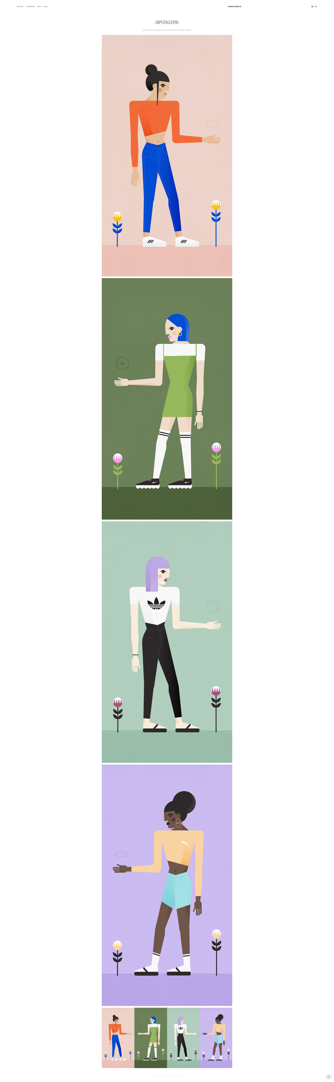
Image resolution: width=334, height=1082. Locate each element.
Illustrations (20, 6)
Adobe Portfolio (177, 1076)
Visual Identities (30, 6)
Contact (45, 6)
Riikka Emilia (234, 6)
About (39, 6)
